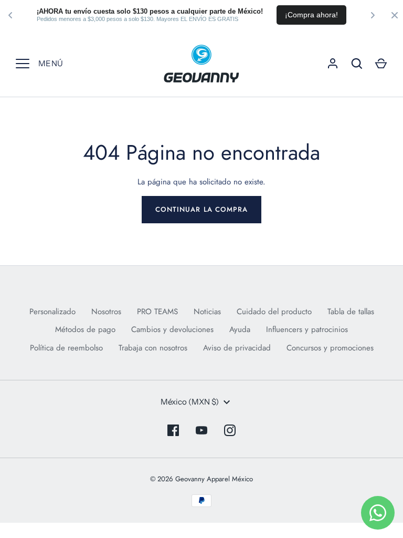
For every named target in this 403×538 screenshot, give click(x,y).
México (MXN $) (190, 402)
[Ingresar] (332, 63)
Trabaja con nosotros (153, 348)
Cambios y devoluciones (172, 329)
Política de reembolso (66, 348)
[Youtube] (201, 430)
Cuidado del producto (274, 311)
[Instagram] (229, 430)
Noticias (207, 311)
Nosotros (106, 311)
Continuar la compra (201, 209)
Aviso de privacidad (237, 348)
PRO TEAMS (157, 311)
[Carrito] (381, 63)
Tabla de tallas (350, 311)
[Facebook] (173, 430)
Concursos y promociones (330, 348)
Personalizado (52, 311)
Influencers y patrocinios (307, 329)
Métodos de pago (85, 329)
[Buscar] (356, 63)
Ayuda (239, 329)
